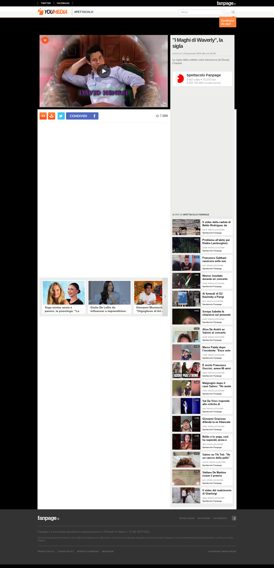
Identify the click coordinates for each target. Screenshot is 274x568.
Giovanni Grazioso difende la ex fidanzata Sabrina (216, 420)
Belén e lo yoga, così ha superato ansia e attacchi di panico (215, 438)
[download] (51, 116)
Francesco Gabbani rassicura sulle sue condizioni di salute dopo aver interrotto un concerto (216, 259)
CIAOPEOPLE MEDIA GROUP (222, 551)
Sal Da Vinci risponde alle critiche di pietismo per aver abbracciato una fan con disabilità (215, 402)
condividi (78, 116)
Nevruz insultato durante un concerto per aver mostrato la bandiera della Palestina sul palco (214, 277)
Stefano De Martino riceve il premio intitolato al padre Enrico (214, 474)
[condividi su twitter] (61, 116)
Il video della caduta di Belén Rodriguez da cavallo (216, 224)
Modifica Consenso (88, 551)
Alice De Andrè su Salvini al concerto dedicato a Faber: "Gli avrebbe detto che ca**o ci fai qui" (215, 331)
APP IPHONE (203, 518)
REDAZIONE (108, 551)
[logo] (226, 3)
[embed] (43, 116)
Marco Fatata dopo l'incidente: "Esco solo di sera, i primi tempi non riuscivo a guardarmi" (216, 349)
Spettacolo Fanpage (204, 75)
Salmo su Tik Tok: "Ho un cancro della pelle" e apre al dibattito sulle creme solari (216, 456)
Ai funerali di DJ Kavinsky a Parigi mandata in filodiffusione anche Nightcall (214, 295)
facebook (63, 3)
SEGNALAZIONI (186, 518)
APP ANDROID (220, 518)
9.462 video (193, 79)
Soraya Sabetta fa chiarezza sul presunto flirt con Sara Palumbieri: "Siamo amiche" (216, 313)
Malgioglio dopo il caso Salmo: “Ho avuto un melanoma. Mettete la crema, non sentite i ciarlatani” (216, 385)
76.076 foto (209, 79)
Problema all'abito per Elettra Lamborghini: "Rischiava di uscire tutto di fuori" (216, 241)
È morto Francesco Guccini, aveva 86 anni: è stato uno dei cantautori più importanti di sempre (216, 367)
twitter (46, 3)
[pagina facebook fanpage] (234, 518)
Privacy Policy (46, 551)
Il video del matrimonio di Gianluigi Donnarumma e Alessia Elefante (216, 492)
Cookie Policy (66, 551)
